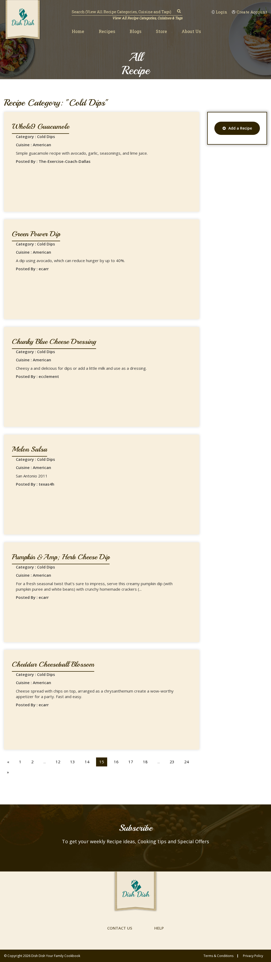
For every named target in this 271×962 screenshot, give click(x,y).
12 (58, 761)
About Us (191, 31)
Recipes (107, 31)
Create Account (252, 12)
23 (172, 761)
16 (116, 761)
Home (78, 31)
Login (221, 12)
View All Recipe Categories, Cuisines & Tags (147, 18)
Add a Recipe (240, 128)
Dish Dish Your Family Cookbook (55, 956)
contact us (119, 928)
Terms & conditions (218, 956)
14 (87, 761)
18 (145, 761)
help (159, 928)
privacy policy (253, 956)
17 (130, 761)
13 (72, 761)
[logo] (22, 20)
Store (161, 31)
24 (186, 761)
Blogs (135, 31)
